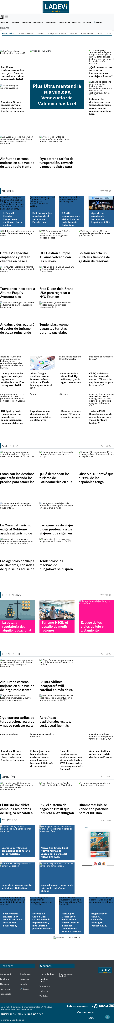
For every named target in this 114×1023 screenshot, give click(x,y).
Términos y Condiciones (12, 1019)
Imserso (73, 33)
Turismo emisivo (26, 33)
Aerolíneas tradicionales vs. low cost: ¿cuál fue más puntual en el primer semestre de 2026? (12, 73)
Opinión (87, 22)
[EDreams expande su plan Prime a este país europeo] (71, 400)
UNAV (108, 33)
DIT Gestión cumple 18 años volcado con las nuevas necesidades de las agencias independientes (55, 263)
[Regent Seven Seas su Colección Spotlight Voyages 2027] (101, 904)
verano (41, 33)
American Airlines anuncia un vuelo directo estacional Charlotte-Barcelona (12, 106)
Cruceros (76, 22)
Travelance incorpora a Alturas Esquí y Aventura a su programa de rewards (17, 294)
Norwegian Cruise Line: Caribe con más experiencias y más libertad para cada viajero (42, 921)
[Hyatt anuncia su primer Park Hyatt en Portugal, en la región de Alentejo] (71, 363)
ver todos (106, 191)
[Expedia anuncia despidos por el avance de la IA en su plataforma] (42, 400)
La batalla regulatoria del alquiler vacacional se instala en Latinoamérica (16, 630)
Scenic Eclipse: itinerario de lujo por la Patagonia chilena (57, 887)
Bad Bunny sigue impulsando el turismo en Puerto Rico (42, 217)
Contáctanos (85, 1012)
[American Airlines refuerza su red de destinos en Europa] (101, 740)
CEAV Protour (87, 33)
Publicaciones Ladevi (66, 975)
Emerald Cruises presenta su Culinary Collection (17, 886)
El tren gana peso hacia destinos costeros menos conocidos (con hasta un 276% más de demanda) (41, 758)
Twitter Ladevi (46, 974)
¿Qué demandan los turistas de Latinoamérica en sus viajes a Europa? (101, 72)
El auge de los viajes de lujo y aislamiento (92, 626)
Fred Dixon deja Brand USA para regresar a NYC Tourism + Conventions (56, 294)
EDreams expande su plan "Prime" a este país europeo (70, 414)
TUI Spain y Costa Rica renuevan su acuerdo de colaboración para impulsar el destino (12, 417)
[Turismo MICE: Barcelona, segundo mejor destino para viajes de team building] (101, 400)
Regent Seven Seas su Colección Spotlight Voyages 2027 (99, 919)
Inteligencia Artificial (57, 33)
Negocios (26, 22)
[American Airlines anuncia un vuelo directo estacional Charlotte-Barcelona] (12, 91)
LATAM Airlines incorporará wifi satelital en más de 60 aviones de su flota (56, 688)
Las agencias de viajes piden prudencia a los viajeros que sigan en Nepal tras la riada (56, 531)
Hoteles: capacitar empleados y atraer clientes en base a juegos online (15, 259)
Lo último (15, 22)
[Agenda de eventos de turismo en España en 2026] (101, 203)
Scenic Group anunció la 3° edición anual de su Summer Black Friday (12, 919)
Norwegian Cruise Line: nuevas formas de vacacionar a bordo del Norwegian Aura (54, 852)
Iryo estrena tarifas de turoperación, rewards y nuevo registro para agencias (56, 164)
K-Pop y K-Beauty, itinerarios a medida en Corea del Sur (13, 219)
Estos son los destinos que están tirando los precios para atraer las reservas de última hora (100, 106)
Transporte (51, 22)
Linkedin (43, 991)
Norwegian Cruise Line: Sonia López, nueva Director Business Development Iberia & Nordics (71, 922)
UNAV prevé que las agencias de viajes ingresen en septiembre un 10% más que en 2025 (12, 379)
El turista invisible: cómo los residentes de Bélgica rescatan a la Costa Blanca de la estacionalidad (16, 813)
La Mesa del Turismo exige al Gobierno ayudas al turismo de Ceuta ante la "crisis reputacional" (16, 533)
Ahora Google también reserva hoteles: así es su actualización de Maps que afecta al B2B (41, 381)
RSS (91, 1018)
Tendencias (64, 22)
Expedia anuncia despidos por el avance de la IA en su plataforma (40, 415)
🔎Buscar (97, 22)
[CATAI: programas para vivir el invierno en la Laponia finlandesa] (71, 203)
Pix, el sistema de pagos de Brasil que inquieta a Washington (56, 809)
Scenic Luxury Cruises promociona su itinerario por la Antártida (16, 850)
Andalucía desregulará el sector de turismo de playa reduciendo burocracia (17, 330)
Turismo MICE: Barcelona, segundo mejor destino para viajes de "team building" (100, 417)
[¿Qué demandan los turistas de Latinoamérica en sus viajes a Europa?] (101, 57)
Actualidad (5, 974)
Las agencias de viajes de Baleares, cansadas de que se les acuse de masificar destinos (17, 567)
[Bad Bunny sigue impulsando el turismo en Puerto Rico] (42, 203)
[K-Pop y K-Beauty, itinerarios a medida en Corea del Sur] (12, 203)
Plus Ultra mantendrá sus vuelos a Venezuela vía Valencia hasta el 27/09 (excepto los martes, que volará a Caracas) (57, 103)
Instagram (44, 986)
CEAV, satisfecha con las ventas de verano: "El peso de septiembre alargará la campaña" (101, 379)
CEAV (99, 33)
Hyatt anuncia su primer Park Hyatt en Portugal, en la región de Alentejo (70, 378)
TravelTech (38, 22)
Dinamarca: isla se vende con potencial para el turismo (94, 809)
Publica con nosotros (80, 1006)
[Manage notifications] (107, 1017)
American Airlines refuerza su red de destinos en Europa (100, 754)
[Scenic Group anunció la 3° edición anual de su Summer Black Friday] (12, 904)
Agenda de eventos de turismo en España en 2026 (100, 217)
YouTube (43, 996)
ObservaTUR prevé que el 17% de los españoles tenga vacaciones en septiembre (96, 482)
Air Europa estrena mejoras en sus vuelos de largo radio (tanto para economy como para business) (17, 166)
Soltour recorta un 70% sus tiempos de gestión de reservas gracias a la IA (94, 259)
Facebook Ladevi (44, 980)
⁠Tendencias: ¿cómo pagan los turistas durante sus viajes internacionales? (54, 330)
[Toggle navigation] (5, 17)
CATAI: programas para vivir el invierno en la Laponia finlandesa (71, 219)
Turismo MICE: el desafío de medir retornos (55, 626)
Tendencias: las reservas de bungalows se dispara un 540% (56, 567)
